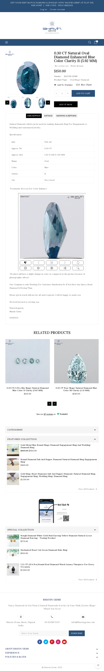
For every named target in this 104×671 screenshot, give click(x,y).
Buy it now (65, 104)
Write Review (77, 66)
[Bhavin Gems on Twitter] (46, 641)
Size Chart (86, 84)
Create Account (57, 9)
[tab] (34, 116)
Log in (43, 9)
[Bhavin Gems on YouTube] (64, 641)
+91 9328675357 (52, 622)
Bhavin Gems (52, 599)
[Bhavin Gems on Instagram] (58, 641)
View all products (88, 489)
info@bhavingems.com (83, 622)
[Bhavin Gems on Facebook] (39, 641)
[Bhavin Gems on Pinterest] (52, 641)
